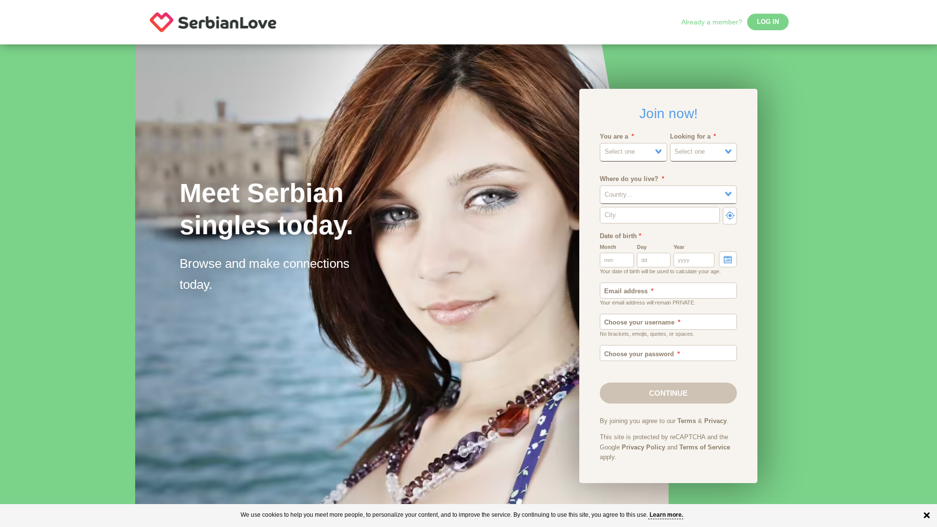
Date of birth (620, 236)
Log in (768, 22)
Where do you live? (629, 179)
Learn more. (666, 514)
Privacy (715, 421)
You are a (614, 136)
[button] (633, 152)
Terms (686, 421)
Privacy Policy (643, 447)
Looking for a (690, 136)
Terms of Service (704, 447)
